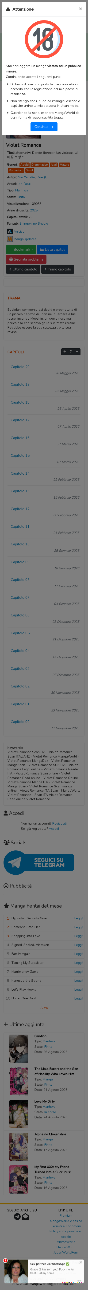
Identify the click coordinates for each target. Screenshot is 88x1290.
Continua (42, 126)
